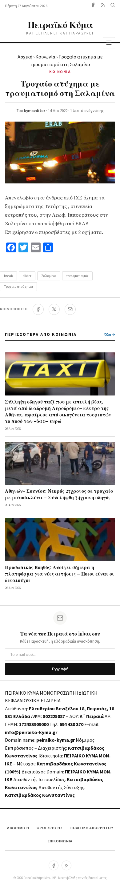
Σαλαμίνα (48, 276)
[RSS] (66, 865)
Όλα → (109, 334)
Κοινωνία (45, 57)
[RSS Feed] (102, 6)
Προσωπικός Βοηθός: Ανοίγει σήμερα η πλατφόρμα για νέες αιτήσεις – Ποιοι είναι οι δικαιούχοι (59, 573)
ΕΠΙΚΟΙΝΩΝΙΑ (60, 841)
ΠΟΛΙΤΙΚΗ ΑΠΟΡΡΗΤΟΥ (91, 828)
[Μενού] (109, 43)
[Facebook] (92, 6)
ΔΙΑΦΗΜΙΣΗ (18, 828)
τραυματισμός (77, 276)
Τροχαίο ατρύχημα (18, 286)
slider (27, 276)
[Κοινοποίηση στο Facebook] (38, 309)
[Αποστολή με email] (70, 309)
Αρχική (25, 57)
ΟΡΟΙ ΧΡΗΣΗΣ (50, 828)
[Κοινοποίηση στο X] (54, 309)
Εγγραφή (60, 669)
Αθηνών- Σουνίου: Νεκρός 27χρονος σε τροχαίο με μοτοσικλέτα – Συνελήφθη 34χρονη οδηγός (59, 494)
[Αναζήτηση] (112, 6)
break (8, 276)
